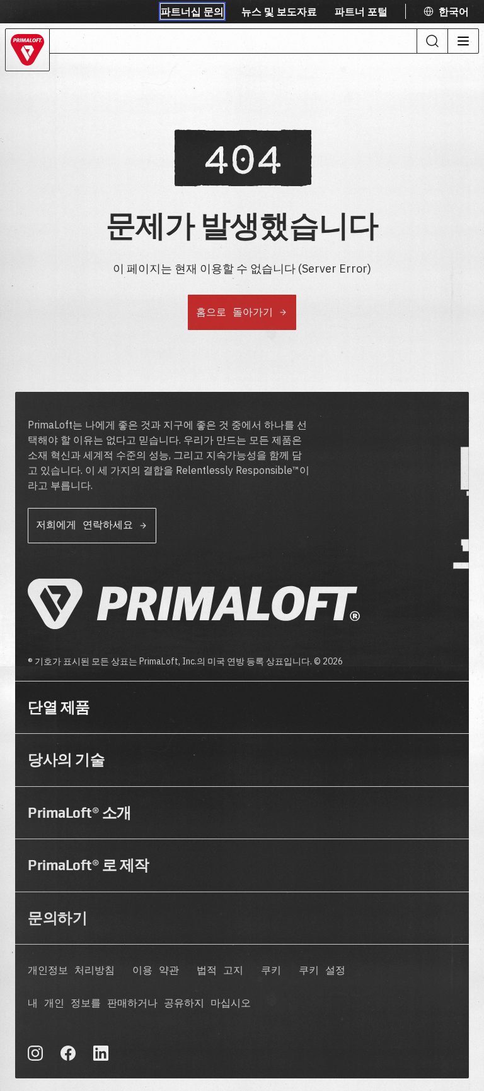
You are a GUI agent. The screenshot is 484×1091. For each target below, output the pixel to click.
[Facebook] (68, 1053)
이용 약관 (155, 971)
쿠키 (271, 971)
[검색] (432, 41)
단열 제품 (59, 707)
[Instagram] (35, 1053)
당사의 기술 (66, 759)
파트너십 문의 (192, 11)
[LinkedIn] (100, 1053)
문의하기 (57, 918)
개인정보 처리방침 (71, 971)
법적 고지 (220, 971)
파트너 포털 (361, 11)
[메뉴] (462, 41)
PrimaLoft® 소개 (80, 812)
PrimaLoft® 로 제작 (88, 865)
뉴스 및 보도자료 (279, 11)
